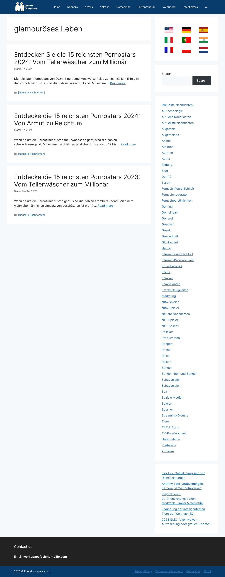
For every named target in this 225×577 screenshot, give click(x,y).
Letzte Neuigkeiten (175, 290)
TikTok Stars (170, 427)
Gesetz (167, 230)
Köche (166, 272)
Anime (166, 141)
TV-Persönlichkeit (174, 433)
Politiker (167, 332)
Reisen (166, 361)
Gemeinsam (170, 212)
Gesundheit (170, 236)
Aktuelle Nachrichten (176, 117)
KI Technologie (172, 266)
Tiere (165, 421)
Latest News (190, 7)
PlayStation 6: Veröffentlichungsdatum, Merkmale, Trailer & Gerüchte (182, 498)
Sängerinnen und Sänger (179, 373)
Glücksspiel (170, 242)
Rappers (72, 7)
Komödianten (171, 284)
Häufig (166, 248)
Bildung (167, 164)
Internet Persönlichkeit (177, 254)
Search (167, 74)
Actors (89, 7)
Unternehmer (171, 439)
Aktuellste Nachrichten (178, 123)
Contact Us (193, 571)
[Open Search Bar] (206, 7)
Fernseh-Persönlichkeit (178, 188)
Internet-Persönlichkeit (178, 260)
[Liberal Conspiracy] (26, 7)
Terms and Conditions (169, 571)
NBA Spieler (170, 302)
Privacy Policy (143, 571)
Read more (118, 83)
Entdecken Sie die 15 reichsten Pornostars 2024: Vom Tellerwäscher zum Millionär (75, 58)
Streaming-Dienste (175, 415)
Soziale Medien (172, 397)
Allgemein (169, 129)
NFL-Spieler (170, 326)
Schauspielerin (172, 385)
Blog (165, 170)
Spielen (167, 403)
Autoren (167, 153)
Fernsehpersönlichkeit (177, 200)
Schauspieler (171, 379)
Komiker (167, 278)
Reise (165, 356)
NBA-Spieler (170, 308)
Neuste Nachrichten (176, 314)
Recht (166, 350)
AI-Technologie (172, 111)
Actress (104, 7)
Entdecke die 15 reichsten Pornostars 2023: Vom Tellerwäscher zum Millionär (77, 180)
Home (56, 7)
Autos (166, 158)
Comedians (123, 7)
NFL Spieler (170, 320)
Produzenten (171, 338)
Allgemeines (170, 135)
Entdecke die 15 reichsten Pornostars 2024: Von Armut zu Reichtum (77, 119)
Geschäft (168, 224)
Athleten (167, 147)
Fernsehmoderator (175, 194)
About (207, 571)
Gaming (167, 206)
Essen (166, 182)
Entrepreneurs (146, 7)
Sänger (167, 367)
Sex (164, 391)
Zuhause (168, 451)
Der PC (167, 176)
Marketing (169, 296)
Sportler (167, 409)
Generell (167, 218)
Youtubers (169, 7)
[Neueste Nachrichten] (31, 92)
